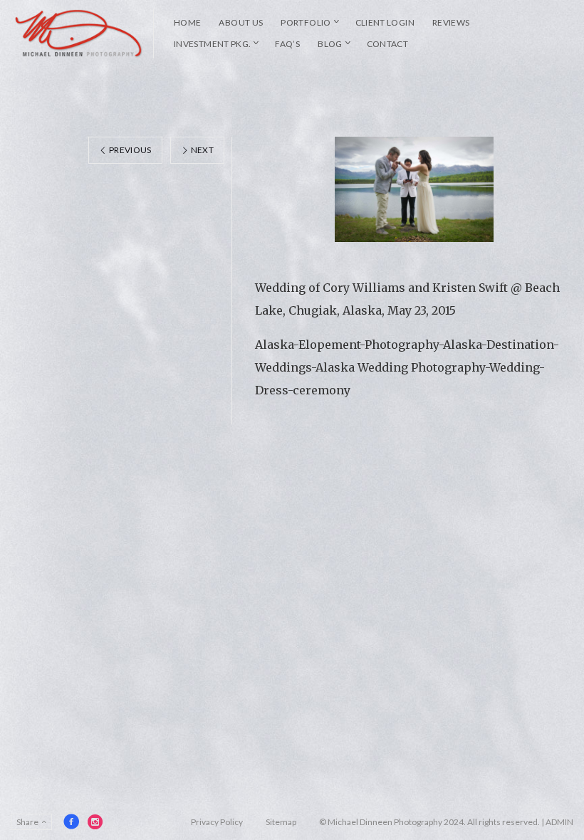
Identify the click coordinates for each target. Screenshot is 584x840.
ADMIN (559, 822)
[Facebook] (71, 821)
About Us (241, 22)
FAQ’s (287, 43)
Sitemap (281, 822)
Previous (130, 150)
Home (187, 22)
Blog (330, 43)
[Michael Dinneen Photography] (79, 33)
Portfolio (305, 22)
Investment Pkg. (212, 43)
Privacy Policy (217, 822)
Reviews (451, 22)
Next (201, 150)
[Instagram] (95, 821)
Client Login (384, 22)
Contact (388, 43)
